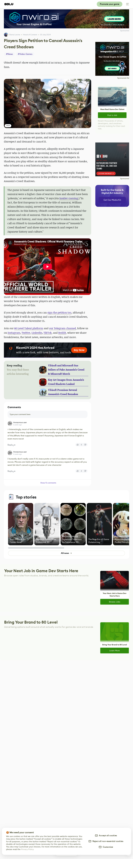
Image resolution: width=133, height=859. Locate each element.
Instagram (14, 332)
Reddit (62, 332)
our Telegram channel (62, 328)
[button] (47, 103)
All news (65, 553)
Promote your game (109, 4)
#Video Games (25, 54)
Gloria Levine (14, 34)
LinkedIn (37, 332)
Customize (107, 847)
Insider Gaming (68, 198)
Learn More (114, 650)
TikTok (48, 332)
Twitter (26, 332)
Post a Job (112, 115)
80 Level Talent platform (28, 328)
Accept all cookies (107, 835)
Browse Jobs (114, 602)
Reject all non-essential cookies (107, 841)
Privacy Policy (27, 849)
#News (9, 54)
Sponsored (124, 178)
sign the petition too (59, 312)
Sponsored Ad (123, 78)
